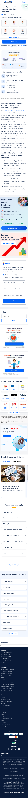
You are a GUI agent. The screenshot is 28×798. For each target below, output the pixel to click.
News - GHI (14, 96)
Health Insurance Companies (11, 535)
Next (14, 301)
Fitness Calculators (7, 671)
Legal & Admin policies (6, 718)
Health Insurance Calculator (8, 684)
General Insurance (7, 652)
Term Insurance (7, 656)
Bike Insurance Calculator (7, 690)
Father (14, 33)
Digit (14, 398)
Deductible (6, 599)
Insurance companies (6, 701)
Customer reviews (5, 699)
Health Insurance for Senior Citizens (13, 541)
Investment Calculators (8, 669)
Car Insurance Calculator (7, 688)
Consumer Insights (5, 705)
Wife (14, 25)
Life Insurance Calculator (7, 682)
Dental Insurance (7, 547)
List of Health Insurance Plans (11, 518)
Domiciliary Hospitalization (10, 605)
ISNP (2, 720)
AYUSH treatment (8, 581)
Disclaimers (4, 642)
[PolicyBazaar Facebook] (8, 749)
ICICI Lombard (23, 407)
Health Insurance (7, 96)
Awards (3, 703)
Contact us (3, 722)
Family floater (6, 622)
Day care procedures (8, 593)
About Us (3, 712)
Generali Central (5, 408)
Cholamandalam (5, 398)
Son (23, 25)
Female (12, 14)
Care (23, 389)
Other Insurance (7, 662)
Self (5, 25)
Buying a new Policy (11, 274)
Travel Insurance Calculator (7, 686)
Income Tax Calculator (6, 673)
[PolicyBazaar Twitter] (11, 749)
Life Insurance (6, 654)
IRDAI (2, 755)
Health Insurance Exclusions (11, 616)
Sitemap (3, 714)
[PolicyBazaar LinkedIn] (15, 749)
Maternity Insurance (8, 524)
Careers (3, 716)
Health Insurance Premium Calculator (13, 553)
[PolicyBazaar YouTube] (19, 749)
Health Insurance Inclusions (11, 610)
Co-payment (6, 587)
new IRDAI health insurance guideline (14, 110)
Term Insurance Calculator (7, 675)
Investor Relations (5, 726)
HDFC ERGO (14, 407)
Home (2, 96)
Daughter (5, 33)
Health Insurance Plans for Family (12, 529)
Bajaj (14, 389)
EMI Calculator (4, 677)
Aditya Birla (5, 389)
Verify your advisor (5, 724)
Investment (6, 658)
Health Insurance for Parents (11, 559)
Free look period (7, 628)
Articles (3, 697)
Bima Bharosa (7, 755)
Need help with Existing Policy (14, 277)
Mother (22, 33)
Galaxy (22, 398)
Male (5, 14)
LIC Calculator (4, 680)
